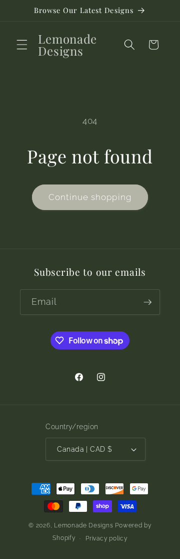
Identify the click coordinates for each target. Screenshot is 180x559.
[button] (22, 45)
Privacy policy (107, 538)
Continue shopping (90, 197)
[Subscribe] (148, 302)
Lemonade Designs (83, 525)
